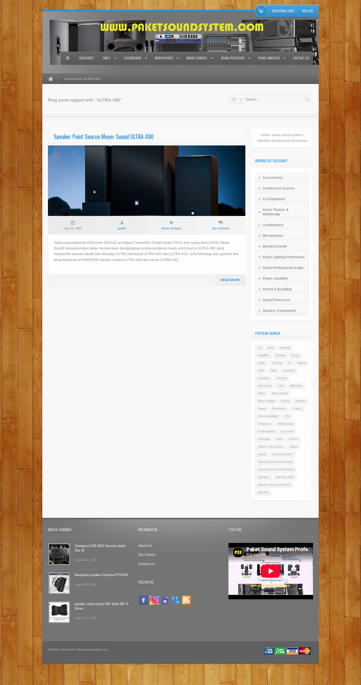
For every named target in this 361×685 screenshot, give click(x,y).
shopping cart (283, 10)
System (263, 492)
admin (122, 228)
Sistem (293, 439)
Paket (107, 58)
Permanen (279, 408)
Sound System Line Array (275, 461)
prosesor (287, 431)
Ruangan (264, 439)
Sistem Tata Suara (270, 446)
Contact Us (301, 58)
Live (281, 385)
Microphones (164, 58)
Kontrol (281, 378)
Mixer (261, 393)
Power (297, 408)
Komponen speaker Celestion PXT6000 (101, 574)
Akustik (285, 347)
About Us (145, 546)
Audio (261, 362)
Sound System (283, 454)
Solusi (293, 446)
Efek (273, 370)
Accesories (86, 58)
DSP (261, 370)
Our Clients (146, 555)
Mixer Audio (280, 393)
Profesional (285, 423)
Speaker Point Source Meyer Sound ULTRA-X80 (104, 136)
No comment (221, 228)
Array (295, 355)
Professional (266, 431)
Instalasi (288, 370)
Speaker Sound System (274, 484)
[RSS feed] (186, 600)
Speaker (263, 477)
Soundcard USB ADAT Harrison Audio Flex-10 (100, 548)
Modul (285, 401)
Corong (277, 362)
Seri (279, 439)
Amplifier (263, 355)
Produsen (264, 423)
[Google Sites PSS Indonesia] (165, 600)
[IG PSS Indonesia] (154, 600)
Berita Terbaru (171, 228)
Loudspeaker (132, 58)
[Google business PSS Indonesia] (175, 600)
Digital (301, 362)
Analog (280, 355)
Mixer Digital (266, 401)
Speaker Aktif (285, 477)
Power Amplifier (269, 58)
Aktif (271, 347)
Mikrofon (296, 385)
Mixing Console (196, 58)
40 (259, 347)
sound (262, 454)
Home (67, 58)
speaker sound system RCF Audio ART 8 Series (101, 606)
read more (230, 280)
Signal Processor (233, 58)
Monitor (301, 401)
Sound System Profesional (276, 469)
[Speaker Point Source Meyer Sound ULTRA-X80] (146, 180)
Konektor (264, 378)
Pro (287, 416)
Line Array (265, 385)
